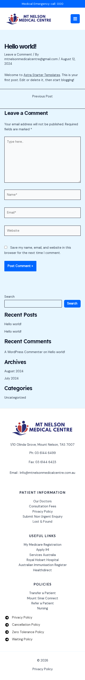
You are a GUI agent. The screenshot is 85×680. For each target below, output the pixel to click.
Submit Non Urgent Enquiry (43, 517)
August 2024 (14, 371)
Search (9, 297)
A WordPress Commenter (23, 352)
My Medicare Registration (42, 545)
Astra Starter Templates (42, 75)
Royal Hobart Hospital (43, 560)
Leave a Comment (18, 55)
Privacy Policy (42, 512)
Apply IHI (42, 550)
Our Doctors (42, 501)
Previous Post (42, 96)
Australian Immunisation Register (43, 565)
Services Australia (42, 555)
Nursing (42, 608)
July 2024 (11, 378)
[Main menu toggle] (75, 18)
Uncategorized (15, 398)
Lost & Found (42, 522)
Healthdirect (42, 570)
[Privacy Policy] (18, 617)
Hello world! (12, 324)
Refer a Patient (42, 603)
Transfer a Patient (42, 593)
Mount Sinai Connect (42, 598)
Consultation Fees (42, 506)
